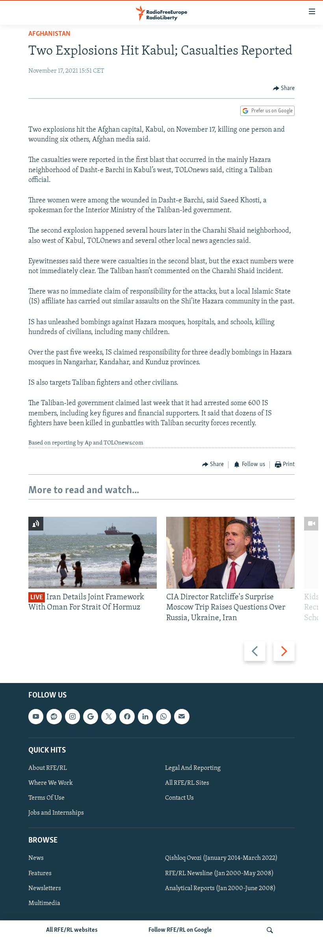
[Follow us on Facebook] (126, 716)
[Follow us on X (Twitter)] (108, 716)
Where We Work (50, 783)
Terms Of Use (46, 798)
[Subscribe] (181, 716)
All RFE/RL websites (72, 930)
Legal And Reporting (193, 768)
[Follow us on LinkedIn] (145, 716)
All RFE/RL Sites (187, 783)
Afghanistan (49, 34)
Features (40, 873)
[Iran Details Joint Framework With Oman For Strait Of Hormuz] (92, 553)
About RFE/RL (47, 768)
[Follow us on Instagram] (72, 716)
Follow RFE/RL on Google (180, 930)
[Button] (284, 88)
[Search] (270, 930)
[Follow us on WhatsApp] (163, 716)
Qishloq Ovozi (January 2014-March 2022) (221, 859)
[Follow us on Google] (90, 716)
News (36, 859)
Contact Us (179, 798)
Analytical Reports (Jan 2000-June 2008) (220, 888)
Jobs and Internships (56, 813)
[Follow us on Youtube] (35, 716)
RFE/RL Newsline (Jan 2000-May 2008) (219, 873)
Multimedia (44, 903)
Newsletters (44, 888)
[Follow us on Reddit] (53, 716)
